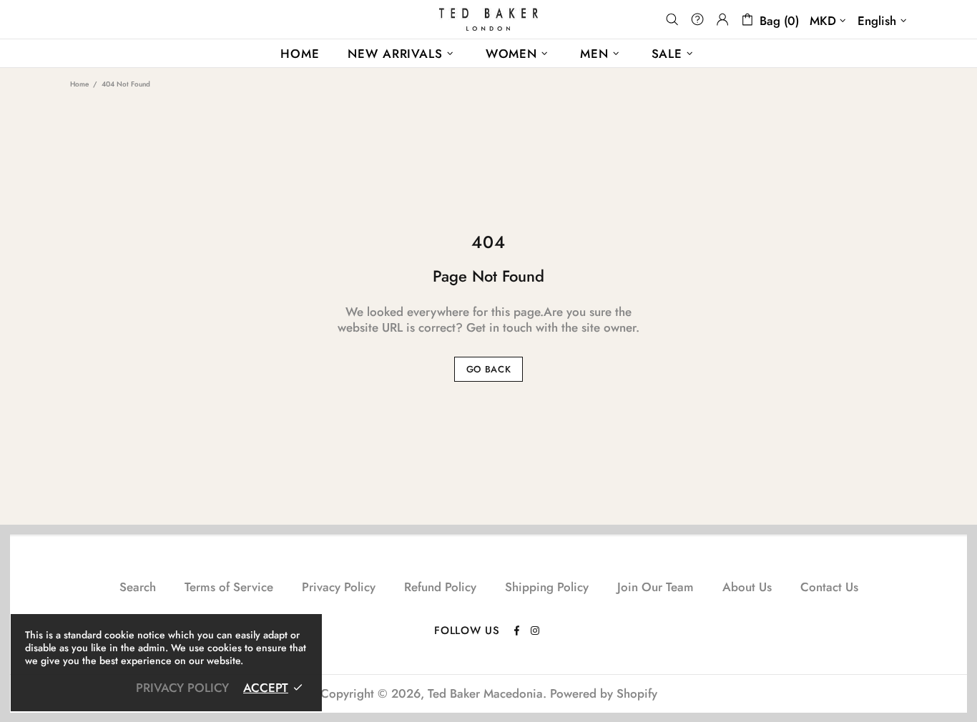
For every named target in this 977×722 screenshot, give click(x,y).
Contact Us (829, 587)
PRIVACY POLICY (182, 688)
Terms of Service (229, 587)
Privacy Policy (338, 587)
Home (79, 84)
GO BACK (488, 369)
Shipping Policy (547, 587)
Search (137, 587)
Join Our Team (655, 587)
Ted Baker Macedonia (488, 19)
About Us (747, 587)
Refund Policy (440, 587)
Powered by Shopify (603, 693)
